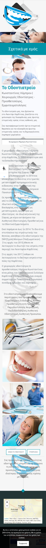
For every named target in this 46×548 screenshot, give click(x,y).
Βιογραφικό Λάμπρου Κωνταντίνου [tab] (23, 142)
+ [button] (7, 502)
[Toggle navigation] (37, 16)
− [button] (7, 505)
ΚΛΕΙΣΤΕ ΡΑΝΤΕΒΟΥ (16, 452)
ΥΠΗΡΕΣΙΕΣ (33, 452)
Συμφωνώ (23, 543)
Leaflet (6, 518)
